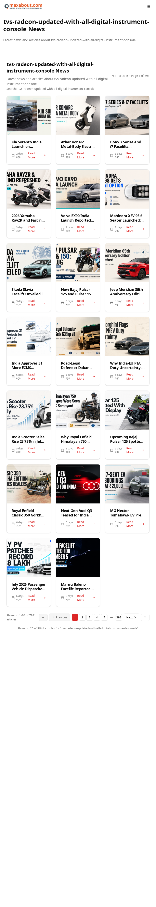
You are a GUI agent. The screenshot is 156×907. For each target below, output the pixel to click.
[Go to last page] (145, 617)
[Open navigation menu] (149, 6)
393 (118, 617)
